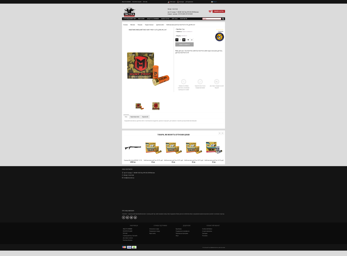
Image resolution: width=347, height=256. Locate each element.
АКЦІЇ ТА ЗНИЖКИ (126, 1)
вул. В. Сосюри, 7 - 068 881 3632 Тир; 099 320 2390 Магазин (139, 172)
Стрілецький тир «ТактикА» (130, 235)
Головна (125, 24)
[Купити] (128, 157)
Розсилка (204, 235)
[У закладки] (133, 157)
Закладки (204, 233)
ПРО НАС (145, 1)
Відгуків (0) (145, 117)
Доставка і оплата (128, 238)
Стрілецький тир (129, 18)
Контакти (183, 18)
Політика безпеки (127, 240)
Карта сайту (152, 233)
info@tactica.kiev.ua (129, 178)
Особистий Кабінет (207, 229)
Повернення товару (154, 231)
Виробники (179, 229)
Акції (177, 235)
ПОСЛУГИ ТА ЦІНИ (136, 1)
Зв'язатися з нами (154, 229)
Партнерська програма (182, 233)
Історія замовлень (207, 231)
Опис (126, 117)
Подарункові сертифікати (182, 231)
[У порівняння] (137, 157)
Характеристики (134, 117)
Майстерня (165, 18)
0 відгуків (220, 31)
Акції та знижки (153, 18)
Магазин (141, 18)
